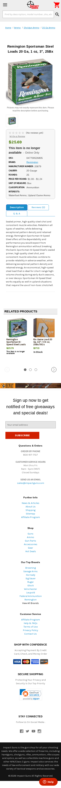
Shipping (30, 510)
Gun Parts (30, 540)
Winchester (30, 589)
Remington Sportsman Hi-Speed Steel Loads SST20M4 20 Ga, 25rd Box (16, 344)
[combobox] (28, 14)
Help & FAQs (30, 623)
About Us (31, 506)
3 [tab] (36, 369)
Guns (30, 533)
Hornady (30, 575)
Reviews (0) (38, 207)
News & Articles (30, 503)
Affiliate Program (30, 517)
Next (53, 369)
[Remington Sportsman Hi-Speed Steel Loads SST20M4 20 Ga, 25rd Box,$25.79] (17, 328)
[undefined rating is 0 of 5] (17, 132)
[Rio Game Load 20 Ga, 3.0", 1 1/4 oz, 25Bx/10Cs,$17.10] (44, 328)
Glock (30, 585)
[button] (30, 694)
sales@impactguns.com (30, 483)
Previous (7, 369)
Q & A (16, 213)
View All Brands (30, 603)
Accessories (30, 544)
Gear (30, 547)
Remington (30, 599)
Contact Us (30, 633)
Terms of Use (31, 626)
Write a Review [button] (17, 136)
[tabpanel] (17, 341)
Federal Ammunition (30, 596)
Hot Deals (30, 551)
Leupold (30, 592)
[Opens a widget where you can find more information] (48, 782)
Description (17, 207)
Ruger (30, 582)
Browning (30, 567)
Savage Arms (30, 571)
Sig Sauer (31, 578)
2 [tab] (30, 369)
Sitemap (30, 513)
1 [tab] (25, 369)
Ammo (30, 537)
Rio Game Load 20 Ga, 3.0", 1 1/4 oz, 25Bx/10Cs (42, 342)
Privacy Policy (30, 630)
